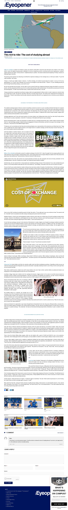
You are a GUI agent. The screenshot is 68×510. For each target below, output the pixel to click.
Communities (27, 10)
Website (5, 471)
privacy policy (63, 507)
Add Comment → (60, 432)
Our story (8, 501)
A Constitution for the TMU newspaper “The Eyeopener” (17, 491)
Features (13, 10)
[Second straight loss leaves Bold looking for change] (33, 403)
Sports (32, 10)
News (9, 10)
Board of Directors (10, 496)
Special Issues (34, 12)
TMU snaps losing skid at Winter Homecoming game (13, 408)
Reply (61, 444)
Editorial (52, 10)
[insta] (61, 1)
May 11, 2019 (12, 444)
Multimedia (58, 10)
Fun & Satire (46, 10)
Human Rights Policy (10, 499)
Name (5, 465)
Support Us (8, 504)
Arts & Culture (19, 10)
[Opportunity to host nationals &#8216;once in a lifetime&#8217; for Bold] (53, 403)
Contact (8, 497)
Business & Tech (38, 10)
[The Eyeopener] (20, 6)
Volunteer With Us (10, 506)
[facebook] (59, 1)
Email (36, 465)
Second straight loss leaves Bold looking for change (33, 408)
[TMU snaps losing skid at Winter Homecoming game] (13, 403)
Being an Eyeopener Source (11, 494)
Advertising (8, 492)
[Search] (63, 1)
